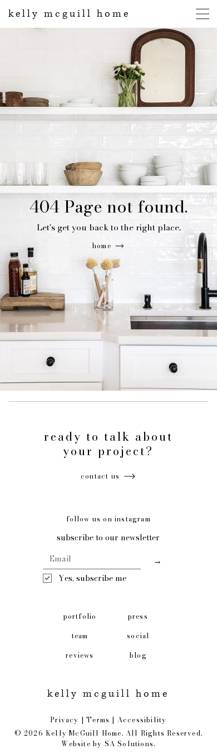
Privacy (64, 719)
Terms (98, 719)
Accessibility (142, 719)
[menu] (203, 14)
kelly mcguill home (69, 14)
